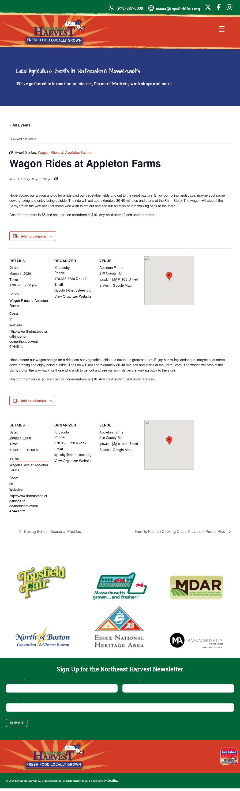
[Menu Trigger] (221, 28)
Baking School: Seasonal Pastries (52, 531)
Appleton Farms (111, 267)
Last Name (132, 681)
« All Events (19, 125)
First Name (15, 681)
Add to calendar (33, 236)
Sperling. (113, 780)
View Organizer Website (72, 296)
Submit (16, 723)
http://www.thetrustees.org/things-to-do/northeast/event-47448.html (28, 339)
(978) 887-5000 (129, 8)
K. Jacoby (62, 267)
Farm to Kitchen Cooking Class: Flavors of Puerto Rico (180, 531)
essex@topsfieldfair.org (178, 8)
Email (11, 700)
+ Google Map (120, 285)
